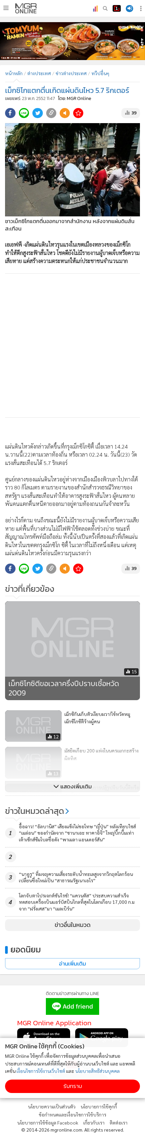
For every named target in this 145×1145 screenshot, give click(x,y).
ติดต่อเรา (118, 1123)
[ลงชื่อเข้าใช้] (129, 8)
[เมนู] (5, 8)
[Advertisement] (72, 345)
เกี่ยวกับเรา (94, 1123)
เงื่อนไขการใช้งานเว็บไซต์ (41, 1071)
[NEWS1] (117, 8)
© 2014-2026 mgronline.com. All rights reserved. (72, 1130)
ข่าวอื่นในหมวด (73, 925)
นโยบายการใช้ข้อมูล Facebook (47, 1123)
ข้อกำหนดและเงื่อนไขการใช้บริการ (72, 1114)
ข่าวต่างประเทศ (71, 73)
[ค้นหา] (105, 8)
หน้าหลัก (14, 73)
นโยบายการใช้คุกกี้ (99, 1106)
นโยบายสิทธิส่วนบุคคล (97, 1071)
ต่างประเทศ (39, 73)
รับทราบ (72, 1086)
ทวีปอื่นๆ (100, 73)
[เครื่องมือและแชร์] (141, 8)
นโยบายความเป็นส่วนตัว (52, 1106)
